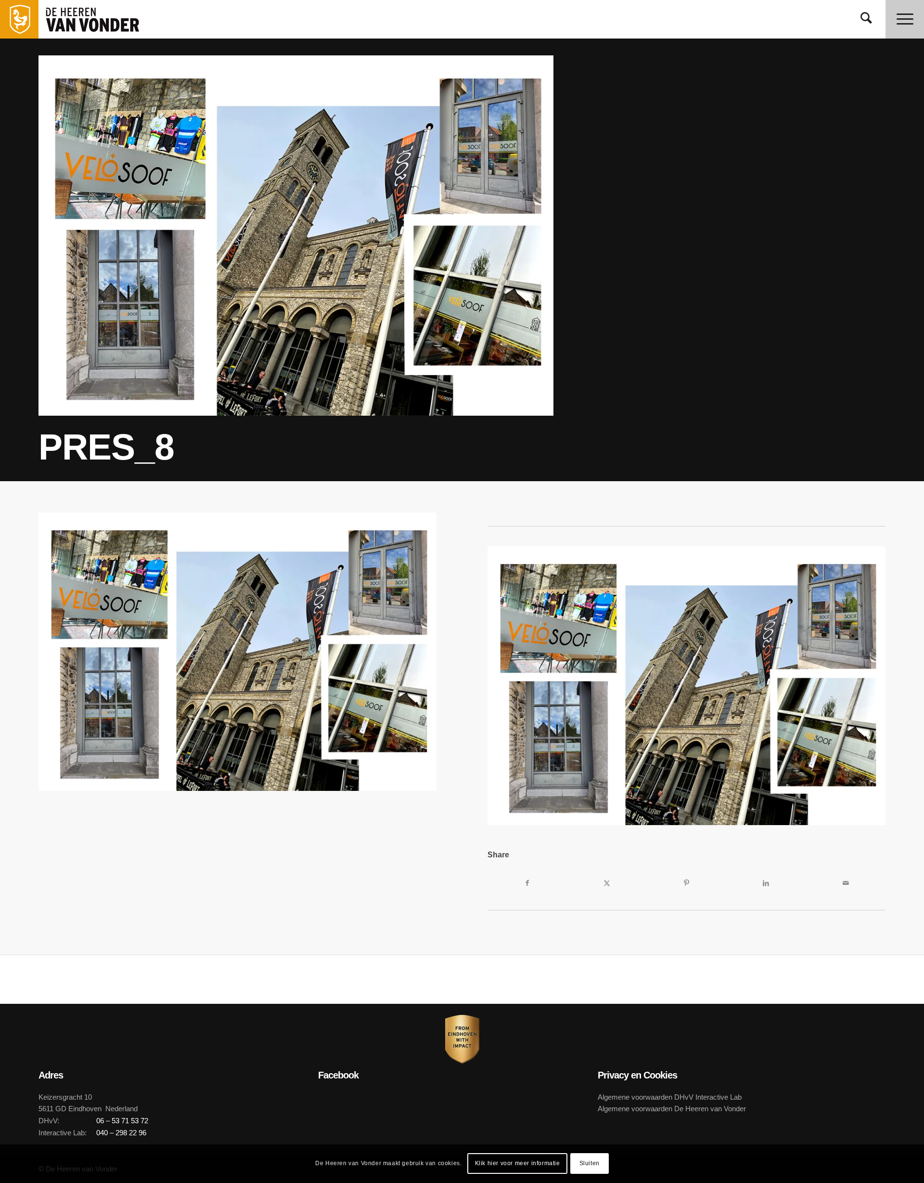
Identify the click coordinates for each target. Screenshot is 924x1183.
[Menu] (905, 19)
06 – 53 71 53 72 (122, 1121)
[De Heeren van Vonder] (103, 19)
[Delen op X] (606, 883)
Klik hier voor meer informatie (517, 1163)
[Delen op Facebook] (527, 883)
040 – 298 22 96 (121, 1133)
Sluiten (589, 1163)
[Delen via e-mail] (846, 883)
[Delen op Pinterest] (686, 883)
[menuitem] (866, 19)
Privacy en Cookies (637, 1075)
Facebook (338, 1075)
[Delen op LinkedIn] (766, 883)
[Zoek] (866, 19)
